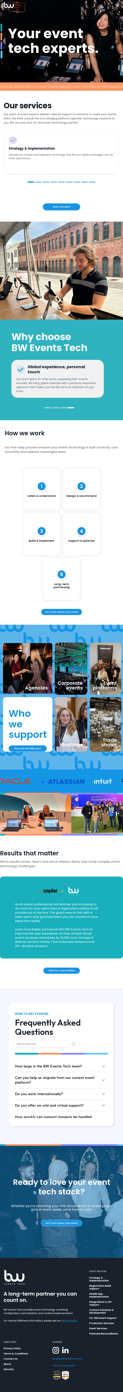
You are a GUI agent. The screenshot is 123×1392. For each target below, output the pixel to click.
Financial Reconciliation (103, 1333)
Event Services (98, 1328)
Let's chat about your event (61, 1223)
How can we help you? (27, 748)
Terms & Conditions (16, 1353)
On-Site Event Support (103, 1318)
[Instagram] (55, 1350)
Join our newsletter (63, 1365)
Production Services (101, 1323)
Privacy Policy (12, 1348)
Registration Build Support (100, 1287)
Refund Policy (69, 1320)
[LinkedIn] (65, 1350)
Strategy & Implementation (99, 1279)
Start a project (61, 206)
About (7, 1364)
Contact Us (11, 1358)
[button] (117, 5)
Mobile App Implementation (99, 1295)
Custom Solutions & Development (101, 1311)
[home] (8, 5)
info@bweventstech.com (67, 1358)
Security (9, 1369)
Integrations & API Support (100, 1303)
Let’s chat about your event (61, 612)
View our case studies (61, 970)
